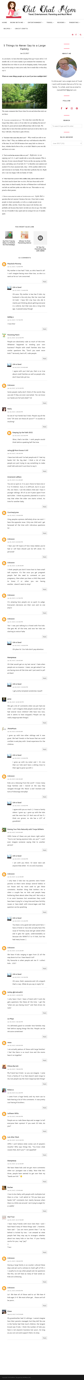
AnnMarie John (27, 1377)
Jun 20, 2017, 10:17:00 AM (15, 1220)
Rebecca (10, 1089)
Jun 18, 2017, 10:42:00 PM (15, 702)
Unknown (11, 385)
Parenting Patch (13, 335)
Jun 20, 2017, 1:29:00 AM (15, 1190)
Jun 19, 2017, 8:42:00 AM (15, 779)
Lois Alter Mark (13, 1137)
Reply (44, 281)
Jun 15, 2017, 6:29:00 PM (15, 542)
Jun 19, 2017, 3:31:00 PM (20, 921)
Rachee (10, 1187)
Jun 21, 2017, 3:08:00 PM (15, 1261)
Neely (9, 408)
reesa (9, 1042)
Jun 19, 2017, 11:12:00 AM (15, 877)
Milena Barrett (12, 1066)
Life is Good (16, 287)
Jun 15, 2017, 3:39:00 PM (15, 515)
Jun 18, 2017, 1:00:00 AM (15, 660)
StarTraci (11, 1217)
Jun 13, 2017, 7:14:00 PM (15, 266)
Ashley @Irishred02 (15, 992)
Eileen (9, 1311)
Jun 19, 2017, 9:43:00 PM (15, 1116)
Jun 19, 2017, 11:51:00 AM (15, 951)
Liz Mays (10, 1018)
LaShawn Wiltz (13, 1113)
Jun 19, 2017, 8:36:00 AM (15, 731)
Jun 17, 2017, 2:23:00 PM (15, 622)
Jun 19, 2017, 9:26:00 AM (15, 832)
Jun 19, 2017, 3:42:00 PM (15, 1022)
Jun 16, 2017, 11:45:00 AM (15, 566)
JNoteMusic (11, 728)
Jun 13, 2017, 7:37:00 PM (15, 320)
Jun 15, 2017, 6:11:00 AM (15, 480)
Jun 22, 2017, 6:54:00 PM (15, 1290)
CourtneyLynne (13, 512)
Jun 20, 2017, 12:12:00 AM (15, 1164)
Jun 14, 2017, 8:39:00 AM (20, 367)
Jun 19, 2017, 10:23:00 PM (15, 1140)
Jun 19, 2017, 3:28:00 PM (20, 645)
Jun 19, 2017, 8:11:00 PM (15, 1093)
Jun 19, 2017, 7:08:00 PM (15, 1069)
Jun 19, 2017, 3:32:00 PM (20, 977)
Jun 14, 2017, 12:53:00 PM (15, 388)
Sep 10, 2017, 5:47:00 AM (15, 1314)
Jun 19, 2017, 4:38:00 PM (15, 1045)
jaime (9, 699)
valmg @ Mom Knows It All (17, 450)
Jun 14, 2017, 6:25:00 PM (20, 435)
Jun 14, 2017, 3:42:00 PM (15, 453)
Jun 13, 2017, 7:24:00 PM (20, 290)
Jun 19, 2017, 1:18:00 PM (15, 995)
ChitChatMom (11, 1377)
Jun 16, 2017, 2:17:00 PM (15, 598)
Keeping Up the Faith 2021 (22, 432)
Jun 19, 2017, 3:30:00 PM (20, 859)
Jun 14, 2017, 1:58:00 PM (15, 412)
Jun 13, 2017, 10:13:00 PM (15, 338)
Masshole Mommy (14, 263)
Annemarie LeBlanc (14, 477)
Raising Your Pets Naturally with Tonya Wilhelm (25, 829)
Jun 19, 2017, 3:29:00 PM (20, 758)
